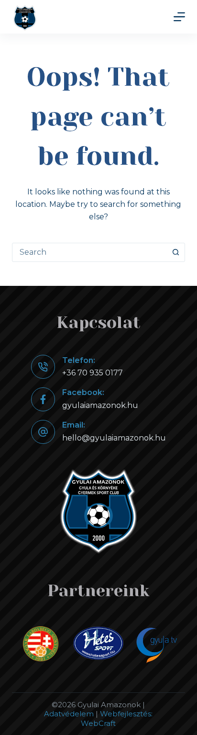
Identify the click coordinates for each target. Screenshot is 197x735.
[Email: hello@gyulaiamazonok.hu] (43, 432)
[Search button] (175, 252)
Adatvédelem (69, 713)
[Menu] (179, 17)
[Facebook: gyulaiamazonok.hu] (43, 399)
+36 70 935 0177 (92, 372)
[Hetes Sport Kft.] (98, 643)
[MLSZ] (41, 643)
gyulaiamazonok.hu (100, 405)
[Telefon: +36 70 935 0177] (43, 367)
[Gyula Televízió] (156, 645)
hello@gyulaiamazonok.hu (114, 437)
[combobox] (89, 252)
